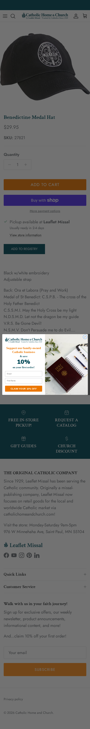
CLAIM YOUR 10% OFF (24, 388)
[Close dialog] (85, 337)
